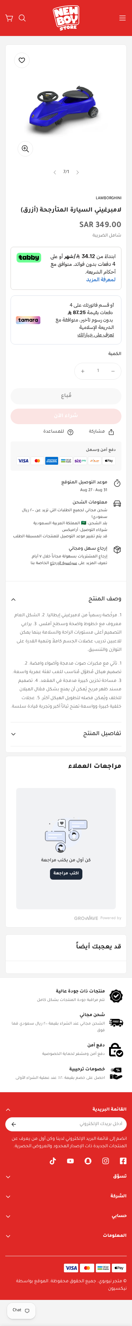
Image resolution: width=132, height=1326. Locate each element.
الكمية (114, 354)
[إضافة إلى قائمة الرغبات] (22, 60)
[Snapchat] (88, 1161)
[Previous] (77, 172)
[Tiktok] (52, 1161)
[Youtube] (70, 1161)
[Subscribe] (13, 1124)
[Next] (55, 172)
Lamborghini (108, 198)
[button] (22, 18)
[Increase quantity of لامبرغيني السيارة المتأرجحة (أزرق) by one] (83, 371)
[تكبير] (25, 149)
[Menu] (122, 18)
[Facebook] (123, 1161)
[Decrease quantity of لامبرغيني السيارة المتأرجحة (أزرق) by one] (113, 371)
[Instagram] (105, 1161)
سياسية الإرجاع (63, 563)
